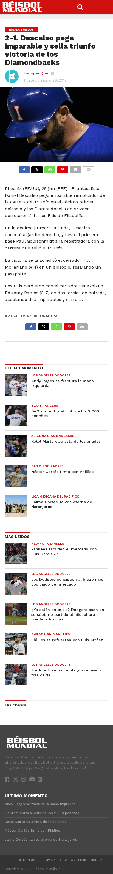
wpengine (39, 73)
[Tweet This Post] (37, 168)
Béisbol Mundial (23, 860)
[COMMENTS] (89, 168)
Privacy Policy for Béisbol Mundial (74, 860)
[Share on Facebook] (24, 168)
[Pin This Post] (62, 168)
